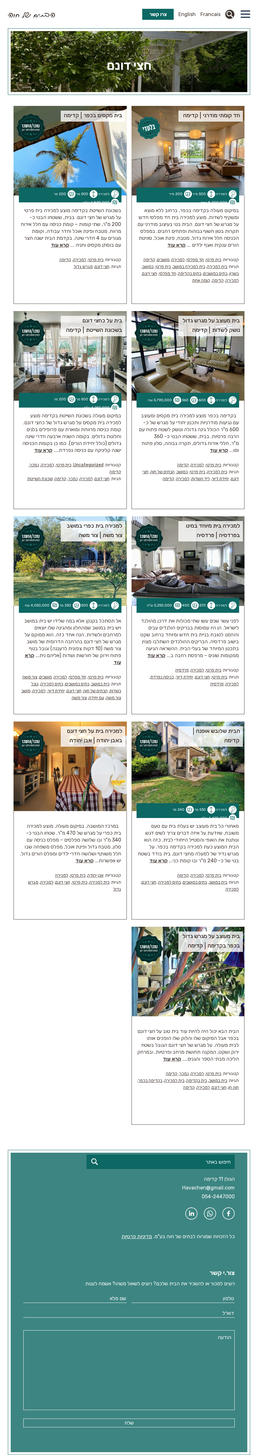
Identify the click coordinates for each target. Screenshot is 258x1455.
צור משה (29, 677)
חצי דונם (149, 273)
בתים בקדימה (189, 273)
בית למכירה (217, 266)
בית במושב (100, 684)
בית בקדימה (196, 1080)
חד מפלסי (195, 259)
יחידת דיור (220, 478)
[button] (245, 14)
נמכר (34, 465)
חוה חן (233, 1087)
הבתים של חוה (162, 472)
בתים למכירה (52, 684)
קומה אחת (201, 280)
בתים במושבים (215, 273)
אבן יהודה (95, 875)
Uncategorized (88, 465)
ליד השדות (200, 478)
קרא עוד (176, 245)
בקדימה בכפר (150, 1080)
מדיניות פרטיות (136, 1236)
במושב (148, 266)
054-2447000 (218, 1197)
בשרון (234, 273)
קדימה (149, 259)
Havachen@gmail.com (208, 1188)
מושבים (163, 259)
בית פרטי (213, 259)
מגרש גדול (83, 266)
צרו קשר (158, 14)
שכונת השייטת (40, 478)
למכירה (178, 259)
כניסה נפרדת (162, 677)
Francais (210, 14)
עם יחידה (96, 697)
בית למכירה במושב (189, 266)
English (187, 14)
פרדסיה (182, 670)
